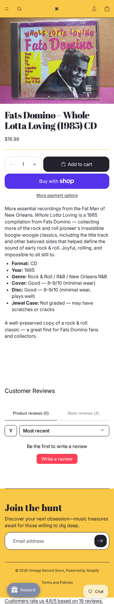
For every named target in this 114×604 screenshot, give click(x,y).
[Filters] (11, 430)
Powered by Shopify (82, 570)
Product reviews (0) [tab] (31, 413)
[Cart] (107, 8)
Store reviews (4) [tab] (83, 413)
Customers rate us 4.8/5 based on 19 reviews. (54, 601)
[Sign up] (100, 541)
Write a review (57, 459)
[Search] (19, 8)
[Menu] (6, 9)
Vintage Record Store (46, 570)
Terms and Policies (57, 582)
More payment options (57, 195)
